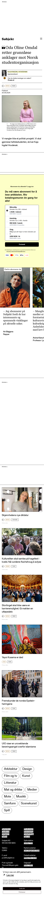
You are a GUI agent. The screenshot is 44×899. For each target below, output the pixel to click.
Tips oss (27, 837)
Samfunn (8, 85)
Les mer (10, 875)
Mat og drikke (13, 789)
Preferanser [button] (22, 892)
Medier (32, 789)
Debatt (13, 85)
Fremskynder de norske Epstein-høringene (18, 702)
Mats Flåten (28, 865)
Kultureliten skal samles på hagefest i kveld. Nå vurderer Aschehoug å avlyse (21, 560)
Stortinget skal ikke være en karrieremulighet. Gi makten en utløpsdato (17, 608)
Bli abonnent (28, 829)
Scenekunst (29, 803)
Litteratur (8, 566)
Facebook (5, 832)
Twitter (4, 837)
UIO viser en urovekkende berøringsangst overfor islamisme (19, 745)
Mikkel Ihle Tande (30, 858)
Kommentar (14, 519)
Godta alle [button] (22, 888)
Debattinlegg (29, 834)
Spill (7, 810)
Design (27, 769)
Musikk (21, 796)
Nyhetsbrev (6, 829)
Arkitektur (10, 769)
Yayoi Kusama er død (12, 657)
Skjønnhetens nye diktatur (15, 515)
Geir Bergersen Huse (31, 851)
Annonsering (28, 832)
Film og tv (10, 776)
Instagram (5, 834)
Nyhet (13, 566)
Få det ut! (11, 80)
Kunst (4, 661)
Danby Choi (28, 843)
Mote (7, 796)
